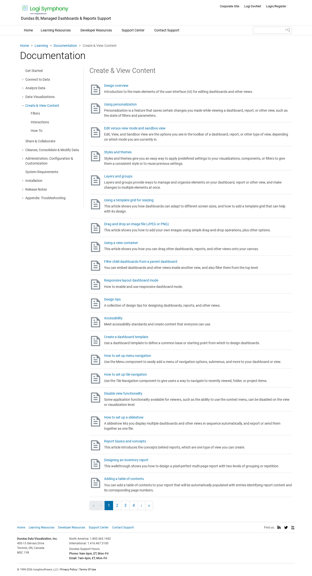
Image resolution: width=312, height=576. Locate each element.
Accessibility (113, 318)
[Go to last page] (149, 505)
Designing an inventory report (126, 460)
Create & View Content (42, 105)
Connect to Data (37, 79)
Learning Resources (56, 30)
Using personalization (120, 104)
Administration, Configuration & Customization (49, 160)
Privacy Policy (68, 569)
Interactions (40, 122)
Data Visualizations (40, 97)
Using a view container (121, 243)
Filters (35, 113)
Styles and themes (118, 152)
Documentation (65, 46)
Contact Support (166, 30)
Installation (33, 181)
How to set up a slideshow (124, 417)
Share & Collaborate (40, 141)
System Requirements (41, 172)
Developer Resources (96, 30)
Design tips (112, 299)
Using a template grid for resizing (129, 200)
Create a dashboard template (126, 337)
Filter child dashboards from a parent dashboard (140, 262)
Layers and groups (118, 176)
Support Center (133, 30)
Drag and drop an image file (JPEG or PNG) (136, 224)
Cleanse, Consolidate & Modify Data (52, 150)
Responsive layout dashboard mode (131, 280)
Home (28, 30)
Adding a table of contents (124, 479)
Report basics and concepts (125, 441)
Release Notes (36, 189)
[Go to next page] (141, 505)
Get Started (34, 71)
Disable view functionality (123, 393)
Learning (41, 46)
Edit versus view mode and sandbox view (135, 128)
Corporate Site (229, 6)
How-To (36, 131)
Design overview (116, 86)
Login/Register (276, 6)
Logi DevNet (252, 6)
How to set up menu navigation (127, 356)
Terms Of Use (87, 569)
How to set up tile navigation (125, 374)
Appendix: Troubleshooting (45, 198)
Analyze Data (35, 88)
